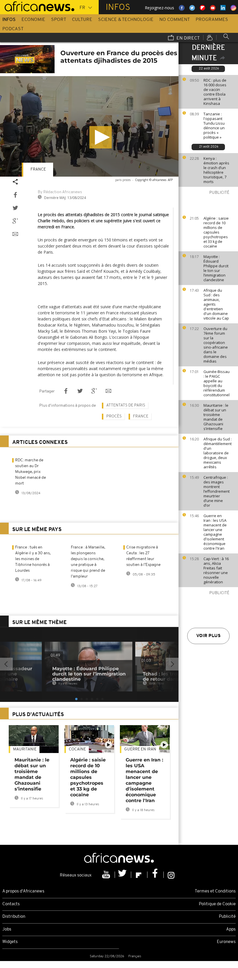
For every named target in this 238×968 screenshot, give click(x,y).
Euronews (226, 942)
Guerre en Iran (140, 749)
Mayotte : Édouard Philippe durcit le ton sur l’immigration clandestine (215, 268)
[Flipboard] (139, 875)
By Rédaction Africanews (60, 192)
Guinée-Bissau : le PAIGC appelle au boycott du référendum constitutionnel (216, 383)
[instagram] (171, 875)
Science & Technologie (126, 19)
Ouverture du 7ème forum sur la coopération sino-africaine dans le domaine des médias (215, 344)
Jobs (6, 929)
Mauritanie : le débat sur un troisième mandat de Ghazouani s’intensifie (215, 417)
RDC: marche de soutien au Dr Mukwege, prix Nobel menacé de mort (30, 472)
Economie (33, 19)
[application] (89, 126)
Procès (114, 416)
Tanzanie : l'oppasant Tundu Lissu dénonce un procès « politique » (214, 125)
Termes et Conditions (215, 891)
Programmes (212, 19)
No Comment (174, 19)
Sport (58, 19)
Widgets (10, 942)
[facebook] (155, 875)
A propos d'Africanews (23, 891)
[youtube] (107, 875)
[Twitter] (123, 875)
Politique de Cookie (217, 904)
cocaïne (77, 749)
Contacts (11, 904)
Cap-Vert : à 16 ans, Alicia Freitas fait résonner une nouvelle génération (216, 570)
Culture (82, 19)
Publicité (227, 917)
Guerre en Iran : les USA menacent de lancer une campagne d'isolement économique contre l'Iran (215, 532)
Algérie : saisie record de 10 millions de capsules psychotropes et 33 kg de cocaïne (216, 232)
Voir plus (208, 636)
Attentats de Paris (125, 405)
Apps (231, 929)
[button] (100, 137)
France (38, 169)
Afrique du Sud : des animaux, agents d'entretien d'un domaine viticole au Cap (216, 304)
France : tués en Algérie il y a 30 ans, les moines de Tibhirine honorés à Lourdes (33, 559)
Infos (9, 19)
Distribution (13, 917)
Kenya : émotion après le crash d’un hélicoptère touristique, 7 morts (216, 170)
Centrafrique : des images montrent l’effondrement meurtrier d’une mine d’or (216, 491)
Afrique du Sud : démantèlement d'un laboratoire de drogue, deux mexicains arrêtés (217, 453)
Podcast (13, 29)
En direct (187, 38)
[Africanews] (37, 6)
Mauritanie (25, 749)
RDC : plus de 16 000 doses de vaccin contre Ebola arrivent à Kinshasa (214, 92)
